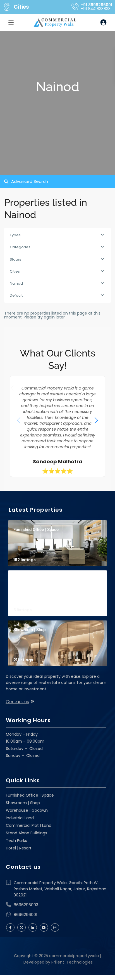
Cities (21, 7)
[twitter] (21, 927)
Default (16, 295)
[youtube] (44, 927)
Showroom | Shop (29, 629)
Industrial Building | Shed (36, 579)
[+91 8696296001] (75, 6)
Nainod (16, 283)
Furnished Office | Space (36, 529)
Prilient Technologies (71, 962)
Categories (20, 247)
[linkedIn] (32, 927)
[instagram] (55, 927)
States (15, 259)
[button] (96, 420)
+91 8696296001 (96, 5)
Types (15, 235)
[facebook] (10, 927)
